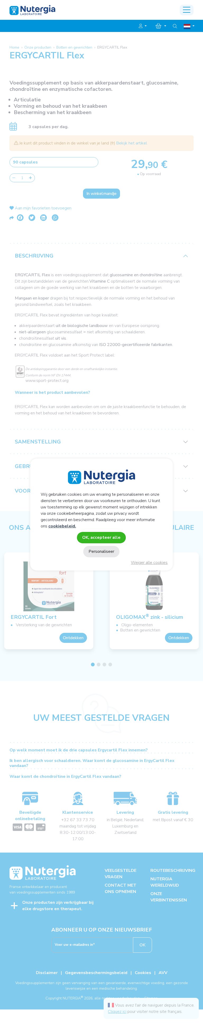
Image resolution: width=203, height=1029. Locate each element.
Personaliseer (101, 551)
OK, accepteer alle (101, 537)
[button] (143, 26)
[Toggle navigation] (186, 10)
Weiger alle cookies (149, 562)
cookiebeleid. (62, 526)
